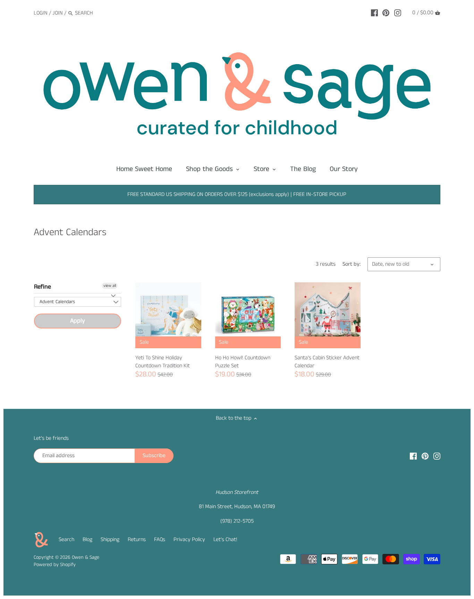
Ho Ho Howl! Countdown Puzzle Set (242, 361)
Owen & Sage (85, 557)
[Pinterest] (385, 12)
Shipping (110, 540)
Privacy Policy (189, 540)
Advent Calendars (57, 301)
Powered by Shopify (55, 564)
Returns (137, 540)
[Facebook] (374, 12)
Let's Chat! (225, 540)
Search (66, 540)
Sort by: (351, 264)
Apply (77, 320)
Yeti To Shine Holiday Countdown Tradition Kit (162, 361)
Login (41, 13)
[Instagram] (397, 12)
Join (57, 13)
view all (109, 286)
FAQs (159, 540)
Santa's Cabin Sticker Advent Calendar (327, 361)
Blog (87, 540)
